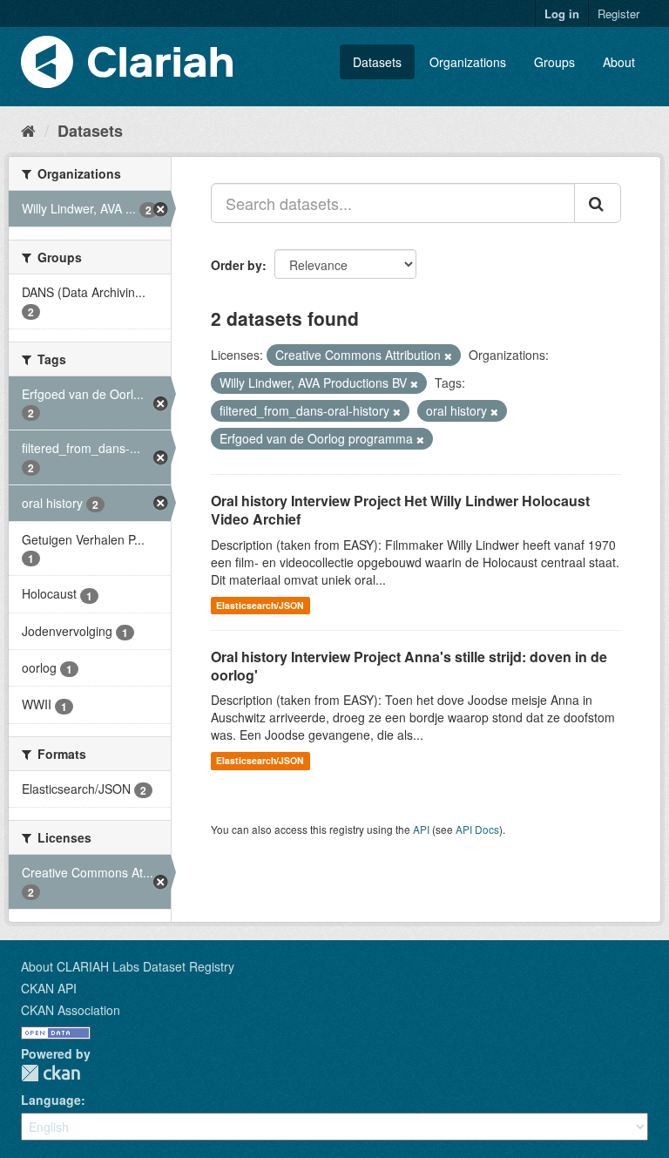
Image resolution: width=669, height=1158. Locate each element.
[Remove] (448, 355)
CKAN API (49, 988)
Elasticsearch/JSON (260, 605)
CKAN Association (70, 1010)
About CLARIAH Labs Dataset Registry (127, 966)
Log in (561, 13)
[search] (597, 203)
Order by (236, 265)
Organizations (467, 62)
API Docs (477, 829)
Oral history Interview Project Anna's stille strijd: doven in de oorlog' (409, 666)
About (619, 62)
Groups (554, 62)
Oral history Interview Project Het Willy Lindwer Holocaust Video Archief (400, 510)
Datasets (377, 62)
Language (51, 1099)
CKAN (50, 1073)
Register (618, 13)
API (421, 829)
